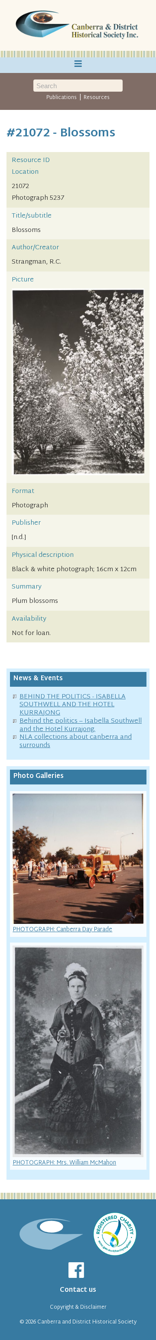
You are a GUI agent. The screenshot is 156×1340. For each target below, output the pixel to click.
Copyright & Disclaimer (78, 1307)
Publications (61, 98)
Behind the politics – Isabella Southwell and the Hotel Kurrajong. (81, 725)
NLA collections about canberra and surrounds (76, 741)
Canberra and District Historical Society (86, 1322)
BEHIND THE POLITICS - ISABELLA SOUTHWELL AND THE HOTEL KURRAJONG (73, 705)
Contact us (78, 1290)
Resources (97, 98)
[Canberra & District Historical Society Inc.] (78, 25)
